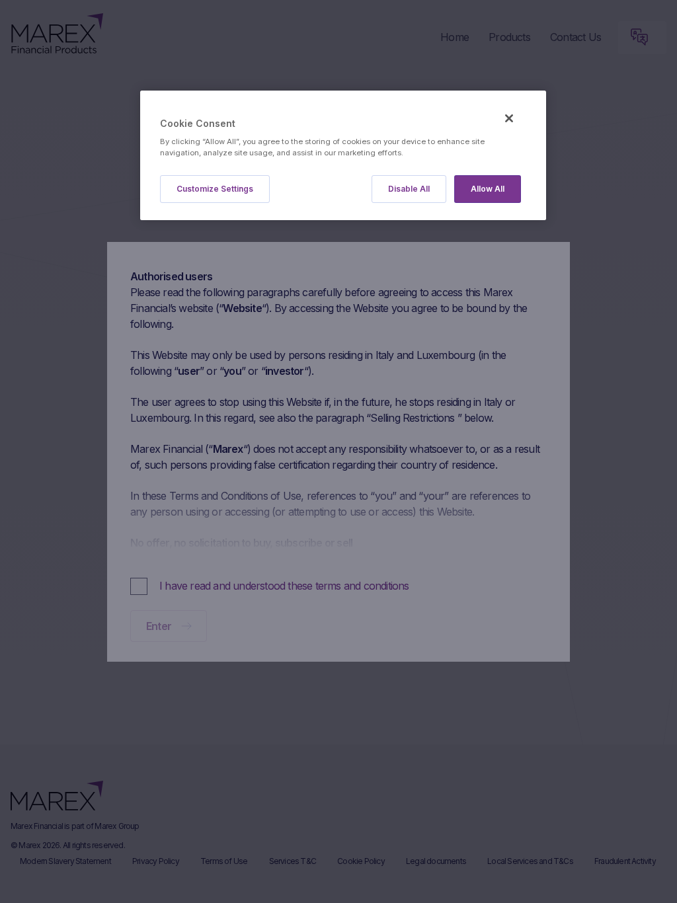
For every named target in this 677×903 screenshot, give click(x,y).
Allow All (487, 189)
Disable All (409, 189)
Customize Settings (215, 189)
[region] (343, 156)
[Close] (509, 118)
